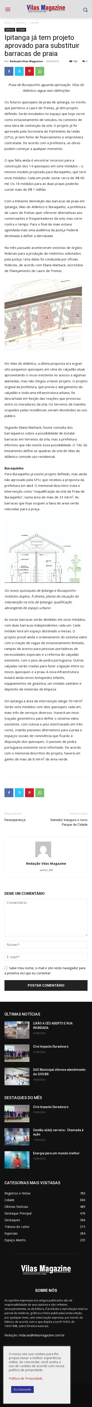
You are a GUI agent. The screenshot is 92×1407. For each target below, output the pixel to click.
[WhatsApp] (39, 71)
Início (7, 23)
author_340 (46, 870)
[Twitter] (19, 71)
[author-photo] (46, 857)
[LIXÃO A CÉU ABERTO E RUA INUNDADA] (16, 1030)
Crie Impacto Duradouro (51, 1046)
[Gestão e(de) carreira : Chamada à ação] (16, 1136)
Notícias (20, 23)
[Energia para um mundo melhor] (16, 1160)
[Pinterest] (29, 71)
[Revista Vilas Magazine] (46, 8)
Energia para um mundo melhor (56, 1153)
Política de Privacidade (25, 1378)
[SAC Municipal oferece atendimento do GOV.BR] (16, 1076)
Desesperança (14, 820)
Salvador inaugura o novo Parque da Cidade (69, 822)
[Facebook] (8, 71)
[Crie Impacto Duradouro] (16, 1053)
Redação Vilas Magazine (26, 61)
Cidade (34, 23)
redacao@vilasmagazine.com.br (42, 1335)
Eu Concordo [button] (22, 1389)
